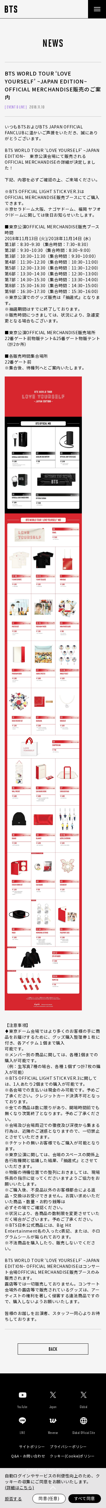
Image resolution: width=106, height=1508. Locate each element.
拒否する (13, 1499)
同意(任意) (49, 1498)
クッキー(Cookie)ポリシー (72, 1456)
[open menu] (97, 9)
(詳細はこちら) (19, 1487)
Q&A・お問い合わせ (28, 1456)
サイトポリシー (32, 1446)
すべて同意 (84, 1498)
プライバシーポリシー (68, 1446)
